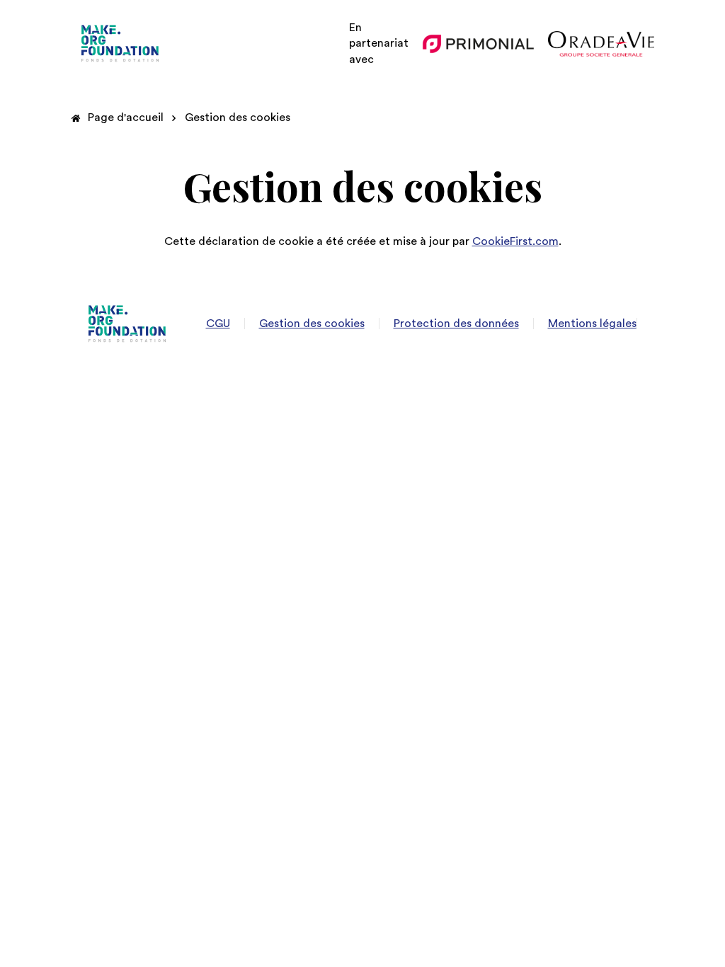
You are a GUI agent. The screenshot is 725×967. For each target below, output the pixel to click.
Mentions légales (592, 323)
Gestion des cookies (237, 117)
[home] (120, 43)
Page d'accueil (126, 117)
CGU (218, 323)
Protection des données (456, 323)
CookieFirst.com (515, 241)
